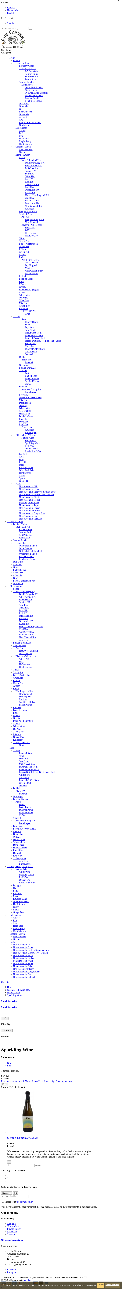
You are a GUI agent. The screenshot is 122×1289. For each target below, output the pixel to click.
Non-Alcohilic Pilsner (29, 510)
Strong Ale (24, 241)
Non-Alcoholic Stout (29, 497)
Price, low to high (47, 1081)
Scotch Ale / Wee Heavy (30, 397)
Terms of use (13, 1226)
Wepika (27, 1280)
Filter (4, 1084)
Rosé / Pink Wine (33, 451)
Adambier (23, 117)
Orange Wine (31, 448)
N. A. (18, 483)
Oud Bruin (24, 103)
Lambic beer (27, 84)
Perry (21, 459)
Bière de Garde (26, 279)
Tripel (22, 238)
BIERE (16, 60)
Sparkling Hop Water (29, 502)
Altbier (22, 254)
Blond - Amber (22, 155)
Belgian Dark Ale (27, 367)
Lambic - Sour (22, 63)
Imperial (29, 362)
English (10, 13)
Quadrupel (24, 365)
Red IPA (29, 181)
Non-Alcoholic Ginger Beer (32, 513)
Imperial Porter (32, 378)
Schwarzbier (25, 411)
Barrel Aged (30, 392)
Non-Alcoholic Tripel (29, 505)
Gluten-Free (24, 305)
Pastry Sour (30, 79)
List (9, 1065)
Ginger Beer (25, 481)
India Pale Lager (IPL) (29, 289)
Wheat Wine (25, 295)
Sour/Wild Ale (31, 76)
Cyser (22, 475)
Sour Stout (30, 330)
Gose (21, 109)
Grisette (22, 287)
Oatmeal (29, 354)
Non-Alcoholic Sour (28, 516)
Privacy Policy (14, 1229)
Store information (12, 1240)
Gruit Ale (23, 106)
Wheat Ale (30, 227)
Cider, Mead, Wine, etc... (27, 435)
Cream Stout (31, 351)
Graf (21, 119)
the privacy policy (25, 1201)
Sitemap (11, 1234)
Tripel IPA (30, 176)
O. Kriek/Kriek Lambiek (36, 93)
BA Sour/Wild (31, 71)
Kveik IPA (30, 192)
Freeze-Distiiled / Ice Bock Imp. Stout (43, 341)
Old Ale (22, 405)
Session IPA (30, 171)
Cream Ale (24, 252)
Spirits (22, 478)
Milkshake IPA (32, 184)
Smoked (23, 386)
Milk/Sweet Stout (33, 332)
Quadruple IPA (32, 190)
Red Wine (29, 446)
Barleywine (26, 427)
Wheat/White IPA (33, 165)
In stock (11, 1146)
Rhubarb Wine (26, 467)
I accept (101, 1285)
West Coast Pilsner (34, 270)
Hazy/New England (34, 219)
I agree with (19, 1201)
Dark (17, 316)
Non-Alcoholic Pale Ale (30, 518)
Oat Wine (23, 297)
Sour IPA (29, 173)
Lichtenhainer (25, 111)
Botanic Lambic (32, 98)
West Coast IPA (32, 200)
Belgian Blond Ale (28, 211)
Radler (22, 257)
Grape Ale (24, 114)
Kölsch (22, 249)
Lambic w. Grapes (33, 101)
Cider (21, 456)
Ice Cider (23, 462)
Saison (22, 157)
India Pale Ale (31, 168)
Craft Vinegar (25, 144)
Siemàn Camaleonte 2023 (22, 1137)
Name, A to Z (18, 1081)
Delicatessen (21, 128)
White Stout (30, 343)
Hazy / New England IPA (37, 195)
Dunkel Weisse (26, 416)
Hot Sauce (24, 138)
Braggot (23, 454)
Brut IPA (29, 179)
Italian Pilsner (31, 273)
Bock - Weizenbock (28, 243)
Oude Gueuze (31, 90)
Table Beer (24, 300)
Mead (21, 465)
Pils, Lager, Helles (30, 260)
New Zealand (31, 222)
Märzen (22, 284)
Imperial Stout (31, 322)
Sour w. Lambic (26, 82)
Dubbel (22, 357)
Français (11, 7)
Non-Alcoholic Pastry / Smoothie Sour (37, 491)
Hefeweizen (30, 233)
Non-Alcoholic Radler (29, 500)
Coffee (22, 130)
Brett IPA (29, 187)
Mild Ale (23, 303)
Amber (22, 292)
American (29, 208)
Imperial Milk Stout (34, 335)
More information (112, 1285)
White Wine (30, 440)
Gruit (27, 314)
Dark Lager (24, 413)
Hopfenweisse (31, 235)
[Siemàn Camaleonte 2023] (28, 1132)
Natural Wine (27, 438)
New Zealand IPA (33, 206)
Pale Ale (25, 217)
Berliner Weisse (26, 66)
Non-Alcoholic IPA (28, 486)
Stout (23, 319)
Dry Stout (29, 327)
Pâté (21, 133)
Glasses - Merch (23, 146)
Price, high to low (64, 1081)
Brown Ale (24, 394)
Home (12, 57)
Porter (24, 370)
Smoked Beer (25, 214)
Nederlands (12, 10)
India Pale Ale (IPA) (30, 160)
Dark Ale (23, 421)
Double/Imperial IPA (35, 163)
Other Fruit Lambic (34, 87)
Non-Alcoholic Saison (29, 508)
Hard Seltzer (25, 473)
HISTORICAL (28, 311)
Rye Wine (23, 424)
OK (4, 1018)
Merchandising (26, 149)
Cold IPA (29, 198)
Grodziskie (24, 125)
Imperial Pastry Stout (35, 338)
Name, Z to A (31, 1081)
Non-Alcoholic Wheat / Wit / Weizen (36, 494)
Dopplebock (25, 403)
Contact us (12, 1231)
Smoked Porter (32, 381)
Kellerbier (23, 308)
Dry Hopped (31, 265)
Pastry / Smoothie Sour (30, 122)
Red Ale (23, 276)
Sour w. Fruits (31, 74)
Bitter (21, 281)
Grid (9, 1063)
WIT (27, 230)
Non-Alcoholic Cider (29, 489)
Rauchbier (24, 419)
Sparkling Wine (32, 443)
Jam (21, 136)
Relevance (6, 1081)
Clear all (6, 1030)
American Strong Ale (31, 389)
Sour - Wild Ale (28, 68)
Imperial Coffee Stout (35, 349)
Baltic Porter (31, 376)
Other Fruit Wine (27, 470)
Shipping (11, 1223)
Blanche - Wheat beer (31, 225)
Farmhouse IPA (32, 203)
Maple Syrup (25, 141)
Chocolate (30, 346)
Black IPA (26, 359)
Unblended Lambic (34, 95)
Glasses (22, 152)
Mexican (29, 268)
